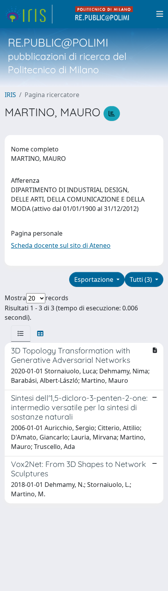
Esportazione (94, 279)
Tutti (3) (142, 279)
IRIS (10, 94)
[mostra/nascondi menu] (159, 14)
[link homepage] (28, 14)
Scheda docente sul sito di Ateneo (61, 245)
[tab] (20, 333)
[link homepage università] (104, 14)
